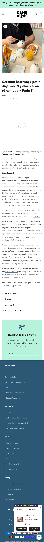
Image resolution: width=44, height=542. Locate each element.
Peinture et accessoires (13, 489)
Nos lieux (8, 413)
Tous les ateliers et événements (16, 418)
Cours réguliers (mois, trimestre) (16, 423)
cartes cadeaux (11, 271)
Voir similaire (21, 528)
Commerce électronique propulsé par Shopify (29, 541)
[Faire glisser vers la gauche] (16, 77)
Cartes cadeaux (10, 494)
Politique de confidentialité (14, 393)
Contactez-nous (10, 453)
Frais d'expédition (14, 99)
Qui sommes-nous (11, 443)
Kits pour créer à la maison (14, 484)
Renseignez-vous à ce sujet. (34, 529)
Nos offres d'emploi (12, 464)
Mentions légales (10, 377)
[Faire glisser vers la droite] (27, 77)
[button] (3, 13)
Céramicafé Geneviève (14, 541)
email (18, 286)
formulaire (20, 278)
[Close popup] (40, 507)
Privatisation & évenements (14, 428)
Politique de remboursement (15, 382)
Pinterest (37, 216)
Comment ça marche (12, 448)
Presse (7, 459)
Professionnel (10, 499)
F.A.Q (6, 372)
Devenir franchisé (11, 469)
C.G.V (6, 387)
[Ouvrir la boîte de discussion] (39, 537)
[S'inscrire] (35, 353)
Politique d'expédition (12, 398)
